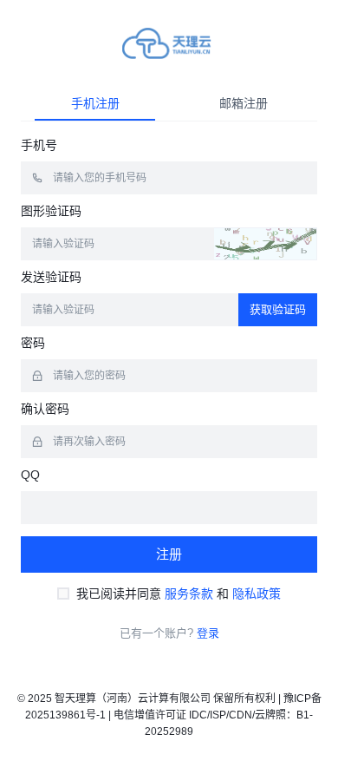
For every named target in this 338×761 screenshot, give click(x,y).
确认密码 (45, 409)
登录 (208, 633)
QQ (30, 475)
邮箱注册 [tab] (243, 103)
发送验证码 (51, 277)
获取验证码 (278, 309)
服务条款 (189, 593)
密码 (33, 343)
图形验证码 (51, 211)
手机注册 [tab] (95, 103)
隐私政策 (256, 593)
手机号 (39, 145)
